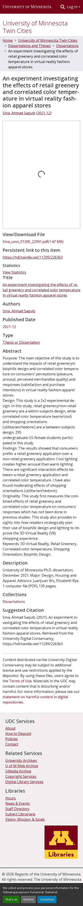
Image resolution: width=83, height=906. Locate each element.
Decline (28, 899)
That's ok (11, 899)
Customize (47, 899)
